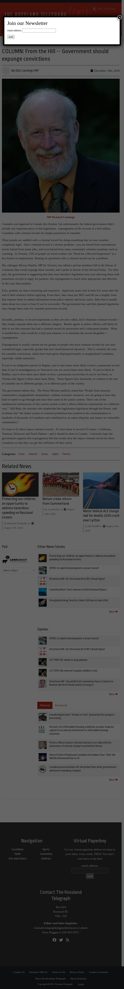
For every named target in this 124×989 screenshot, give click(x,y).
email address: (14, 30)
